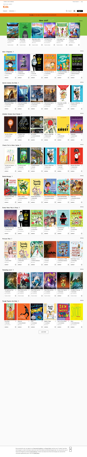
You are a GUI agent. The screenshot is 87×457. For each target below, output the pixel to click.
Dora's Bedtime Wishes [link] (49, 196)
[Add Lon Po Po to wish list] (55, 265)
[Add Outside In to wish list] (42, 265)
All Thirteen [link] (33, 134)
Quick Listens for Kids (10, 83)
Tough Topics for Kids (10, 301)
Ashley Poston (74, 135)
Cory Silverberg (61, 322)
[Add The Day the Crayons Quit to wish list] (15, 171)
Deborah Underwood (36, 260)
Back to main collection (9, 1)
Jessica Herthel (8, 260)
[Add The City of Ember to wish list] (15, 140)
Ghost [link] (59, 134)
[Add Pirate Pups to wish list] (81, 202)
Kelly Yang (60, 167)
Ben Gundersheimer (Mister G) (37, 40)
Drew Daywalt (8, 167)
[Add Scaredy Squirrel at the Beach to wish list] (42, 202)
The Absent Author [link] (35, 165)
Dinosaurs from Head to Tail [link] (10, 196)
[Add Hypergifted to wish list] (28, 78)
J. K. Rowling (21, 291)
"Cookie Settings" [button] (33, 451)
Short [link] (72, 321)
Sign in (80, 11)
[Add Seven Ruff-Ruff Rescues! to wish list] (68, 202)
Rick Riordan (8, 291)
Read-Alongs (6, 176)
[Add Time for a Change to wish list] (79, 45)
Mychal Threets (60, 40)
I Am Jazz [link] (7, 259)
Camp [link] (45, 227)
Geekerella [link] (73, 134)
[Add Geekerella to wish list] (81, 140)
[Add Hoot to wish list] (42, 327)
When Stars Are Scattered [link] (10, 227)
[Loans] (74, 11)
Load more (43, 332)
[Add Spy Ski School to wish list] (68, 234)
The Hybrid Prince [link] (48, 39)
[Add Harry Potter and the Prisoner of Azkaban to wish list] (55, 296)
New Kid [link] (33, 72)
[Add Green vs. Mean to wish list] (28, 202)
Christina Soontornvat (36, 135)
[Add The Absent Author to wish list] (42, 171)
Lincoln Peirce (47, 73)
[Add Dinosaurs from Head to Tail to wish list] (15, 202)
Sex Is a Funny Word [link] (62, 321)
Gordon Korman (22, 73)
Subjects (5, 11)
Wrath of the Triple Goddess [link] (63, 290)
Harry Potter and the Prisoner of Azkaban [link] (49, 290)
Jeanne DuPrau (8, 135)
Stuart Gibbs (23, 40)
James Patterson (9, 73)
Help (82, 1)
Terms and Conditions (38, 448)
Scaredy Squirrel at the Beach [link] (36, 196)
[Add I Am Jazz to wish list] (15, 265)
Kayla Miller (47, 229)
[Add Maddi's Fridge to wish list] (55, 327)
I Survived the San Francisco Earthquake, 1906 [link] (49, 103)
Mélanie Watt (34, 198)
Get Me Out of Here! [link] (9, 72)
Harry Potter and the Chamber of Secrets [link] (36, 290)
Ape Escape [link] (22, 39)
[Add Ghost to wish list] (68, 140)
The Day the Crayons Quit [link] (10, 165)
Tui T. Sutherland (48, 40)
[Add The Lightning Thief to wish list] (15, 296)
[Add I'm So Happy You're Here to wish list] (66, 45)
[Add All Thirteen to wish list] (42, 140)
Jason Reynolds (61, 135)
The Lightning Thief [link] (9, 290)
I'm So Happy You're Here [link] (61, 39)
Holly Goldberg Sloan (75, 322)
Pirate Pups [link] (73, 196)
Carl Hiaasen (34, 322)
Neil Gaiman (61, 104)
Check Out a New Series (11, 145)
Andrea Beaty (74, 260)
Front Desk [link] (60, 165)
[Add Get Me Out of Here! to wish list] (15, 78)
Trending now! (7, 270)
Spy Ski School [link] (61, 227)
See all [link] (81, 20)
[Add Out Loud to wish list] (81, 234)
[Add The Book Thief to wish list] (28, 140)
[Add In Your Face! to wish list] (42, 234)
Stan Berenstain (61, 73)
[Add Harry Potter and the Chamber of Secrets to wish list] (42, 296)
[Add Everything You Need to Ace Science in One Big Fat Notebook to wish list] (81, 78)
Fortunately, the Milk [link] (62, 103)
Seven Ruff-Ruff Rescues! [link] (63, 196)
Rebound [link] (20, 321)
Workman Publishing (75, 73)
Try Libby (31, 15)
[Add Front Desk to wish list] (68, 171)
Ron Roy (33, 167)
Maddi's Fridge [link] (47, 321)
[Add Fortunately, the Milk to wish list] (68, 109)
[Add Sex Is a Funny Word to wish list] (68, 327)
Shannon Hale (74, 104)
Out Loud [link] (73, 227)
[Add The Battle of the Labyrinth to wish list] (81, 296)
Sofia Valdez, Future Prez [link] (76, 259)
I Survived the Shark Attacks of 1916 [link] (10, 103)
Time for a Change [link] (73, 39)
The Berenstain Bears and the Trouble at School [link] (63, 72)
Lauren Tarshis (11, 40)
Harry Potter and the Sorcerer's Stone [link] (23, 290)
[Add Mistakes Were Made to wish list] (81, 171)
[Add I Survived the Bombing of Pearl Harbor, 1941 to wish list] (17, 45)
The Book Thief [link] (21, 134)
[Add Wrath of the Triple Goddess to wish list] (68, 296)
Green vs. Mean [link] (21, 196)
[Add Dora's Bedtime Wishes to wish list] (55, 202)
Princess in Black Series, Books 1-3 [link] (76, 103)
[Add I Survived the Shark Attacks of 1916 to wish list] (15, 109)
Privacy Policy (48, 448)
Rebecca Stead (48, 135)
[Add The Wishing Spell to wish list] (28, 171)
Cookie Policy (36, 453)
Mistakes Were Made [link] (75, 165)
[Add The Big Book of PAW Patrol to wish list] (68, 265)
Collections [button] (12, 11)
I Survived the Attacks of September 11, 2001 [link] (23, 103)
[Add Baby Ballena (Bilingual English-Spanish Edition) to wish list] (42, 45)
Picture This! (6, 239)
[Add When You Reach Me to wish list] (55, 140)
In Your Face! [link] (34, 227)
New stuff (43, 20)
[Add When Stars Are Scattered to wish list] (15, 234)
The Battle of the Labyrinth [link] (76, 290)
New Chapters (7, 52)
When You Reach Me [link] (48, 134)
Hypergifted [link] (20, 72)
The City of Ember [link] (8, 134)
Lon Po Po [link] (46, 259)
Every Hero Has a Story (10, 207)
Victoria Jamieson (9, 229)
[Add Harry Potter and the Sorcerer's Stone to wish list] (28, 296)
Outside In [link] (33, 259)
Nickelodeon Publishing (23, 198)
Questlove (72, 40)
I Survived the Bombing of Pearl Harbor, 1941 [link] (12, 39)
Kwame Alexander (22, 322)
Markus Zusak (21, 135)
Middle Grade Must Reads (11, 114)
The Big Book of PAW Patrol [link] (63, 259)
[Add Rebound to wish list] (28, 327)
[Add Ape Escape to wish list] (29, 45)
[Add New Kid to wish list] (42, 78)
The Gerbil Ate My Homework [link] (49, 72)
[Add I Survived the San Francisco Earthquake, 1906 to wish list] (55, 109)
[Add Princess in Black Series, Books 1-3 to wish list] (81, 109)
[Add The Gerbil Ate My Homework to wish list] (55, 78)
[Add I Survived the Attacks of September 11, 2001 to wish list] (28, 109)
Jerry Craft (34, 73)
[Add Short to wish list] (81, 327)
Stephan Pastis (74, 167)
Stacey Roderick (9, 198)
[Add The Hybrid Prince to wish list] (54, 45)
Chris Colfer (21, 167)
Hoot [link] (32, 321)
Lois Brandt (47, 322)
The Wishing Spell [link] (22, 165)
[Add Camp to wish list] (55, 234)
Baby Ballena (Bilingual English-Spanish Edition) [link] (36, 39)
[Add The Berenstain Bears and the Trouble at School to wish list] (68, 78)
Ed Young (47, 260)
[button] (76, 1)
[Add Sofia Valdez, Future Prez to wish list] (81, 265)
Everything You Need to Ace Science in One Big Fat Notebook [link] (76, 72)
